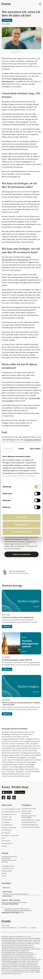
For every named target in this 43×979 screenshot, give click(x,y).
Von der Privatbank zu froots (11, 809)
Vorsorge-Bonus (7, 843)
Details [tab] (21, 449)
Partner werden (7, 871)
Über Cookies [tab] (35, 449)
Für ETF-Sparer (6, 830)
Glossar (4, 846)
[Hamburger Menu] (40, 4)
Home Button (6, 4)
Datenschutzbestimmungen (13, 910)
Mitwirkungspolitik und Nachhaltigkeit (29, 816)
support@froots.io (8, 866)
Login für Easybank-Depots (31, 827)
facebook (3, 797)
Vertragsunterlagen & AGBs (31, 820)
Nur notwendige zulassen (21, 532)
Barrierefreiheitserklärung (30, 825)
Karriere (4, 873)
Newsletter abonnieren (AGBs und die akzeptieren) (18, 909)
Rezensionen (6, 841)
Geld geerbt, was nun (9, 814)
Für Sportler (5, 822)
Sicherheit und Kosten (29, 808)
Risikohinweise (26, 811)
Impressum (24, 928)
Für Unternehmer (7, 825)
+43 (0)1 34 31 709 (8, 868)
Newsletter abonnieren (11, 912)
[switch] (37, 493)
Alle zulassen (21, 517)
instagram (9, 797)
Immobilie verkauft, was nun (11, 812)
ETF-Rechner (6, 833)
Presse (4, 876)
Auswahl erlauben (21, 524)
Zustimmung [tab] (8, 449)
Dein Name (6, 888)
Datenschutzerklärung (29, 822)
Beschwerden (26, 813)
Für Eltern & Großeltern (9, 828)
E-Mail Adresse (7, 896)
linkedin (14, 797)
